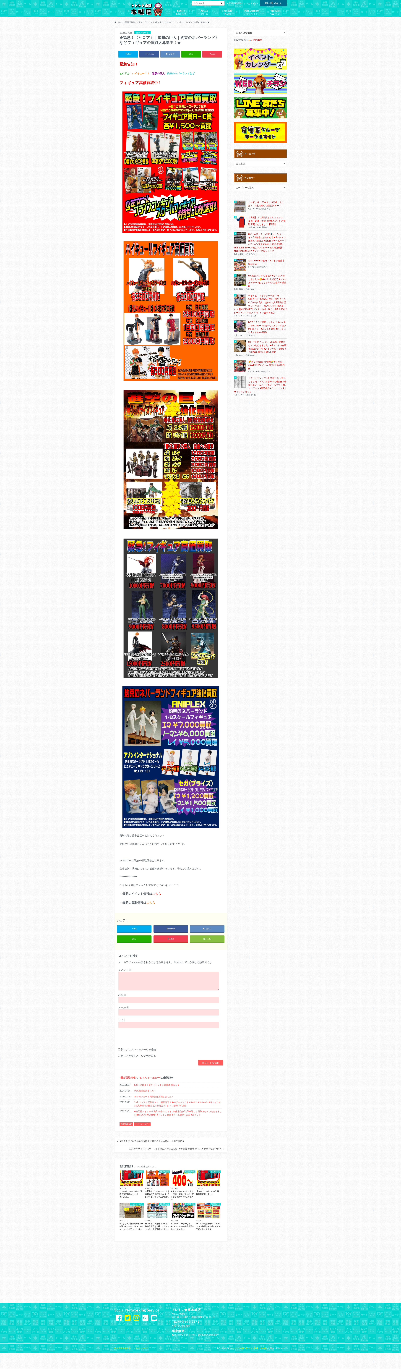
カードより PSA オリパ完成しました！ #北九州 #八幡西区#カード (266, 204)
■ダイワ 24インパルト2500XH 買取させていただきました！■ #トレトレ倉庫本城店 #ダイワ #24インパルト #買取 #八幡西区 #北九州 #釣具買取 (267, 346)
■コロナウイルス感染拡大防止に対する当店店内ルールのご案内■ (152, 1141)
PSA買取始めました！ (145, 1090)
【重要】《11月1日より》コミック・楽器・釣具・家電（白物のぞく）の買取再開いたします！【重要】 (267, 220)
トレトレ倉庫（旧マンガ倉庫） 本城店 (249, 1348)
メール (123, 1007)
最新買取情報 (128, 1077)
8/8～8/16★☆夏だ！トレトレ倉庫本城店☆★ (156, 1085)
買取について (181, 12)
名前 (122, 994)
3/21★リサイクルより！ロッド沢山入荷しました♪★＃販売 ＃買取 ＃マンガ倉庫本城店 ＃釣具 (175, 1148)
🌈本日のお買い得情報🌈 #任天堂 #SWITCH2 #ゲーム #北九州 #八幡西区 (266, 365)
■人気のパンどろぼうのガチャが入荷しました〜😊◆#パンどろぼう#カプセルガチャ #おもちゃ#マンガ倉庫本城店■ (267, 280)
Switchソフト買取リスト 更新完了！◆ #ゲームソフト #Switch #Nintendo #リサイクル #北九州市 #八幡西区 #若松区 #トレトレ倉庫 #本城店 (177, 1104)
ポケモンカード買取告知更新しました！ (154, 1096)
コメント (124, 969)
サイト (122, 1019)
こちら (156, 893)
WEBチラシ (275, 12)
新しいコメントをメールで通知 (138, 1049)
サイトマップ (252, 3)
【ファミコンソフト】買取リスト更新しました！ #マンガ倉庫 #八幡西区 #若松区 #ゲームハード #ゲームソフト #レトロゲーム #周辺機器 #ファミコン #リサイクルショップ (260, 385)
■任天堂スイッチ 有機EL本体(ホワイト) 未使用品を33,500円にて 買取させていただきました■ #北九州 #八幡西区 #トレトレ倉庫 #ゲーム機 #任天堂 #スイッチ (178, 1113)
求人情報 (228, 12)
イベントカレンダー (251, 12)
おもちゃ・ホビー (150, 1077)
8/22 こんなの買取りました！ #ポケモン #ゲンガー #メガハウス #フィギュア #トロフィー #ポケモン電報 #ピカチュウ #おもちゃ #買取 (267, 327)
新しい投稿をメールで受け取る (138, 1055)
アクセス (204, 12)
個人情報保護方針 (235, 3)
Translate (257, 40)
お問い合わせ (274, 3)
